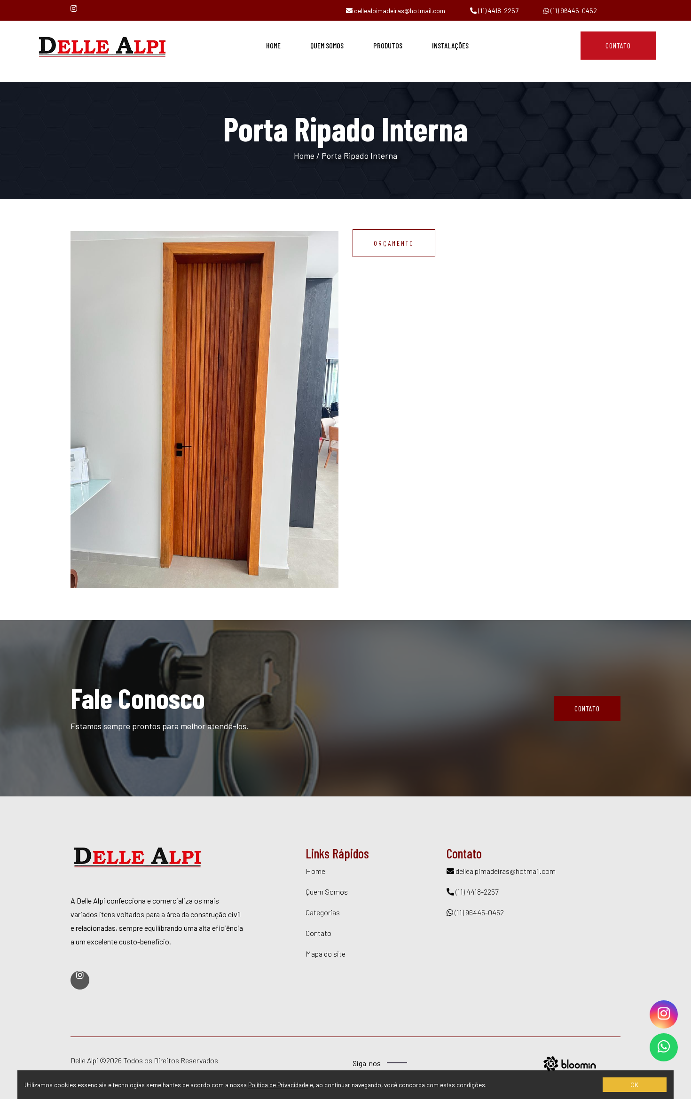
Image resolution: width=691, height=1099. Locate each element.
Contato (618, 45)
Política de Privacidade (278, 1085)
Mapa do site (326, 953)
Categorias (323, 912)
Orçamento (394, 243)
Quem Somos (327, 45)
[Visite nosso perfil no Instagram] (80, 980)
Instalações (450, 45)
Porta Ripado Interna (359, 155)
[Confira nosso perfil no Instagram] (76, 8)
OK (634, 1085)
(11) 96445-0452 (573, 11)
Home (273, 45)
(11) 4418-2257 (497, 11)
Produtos (387, 45)
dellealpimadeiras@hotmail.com (399, 11)
